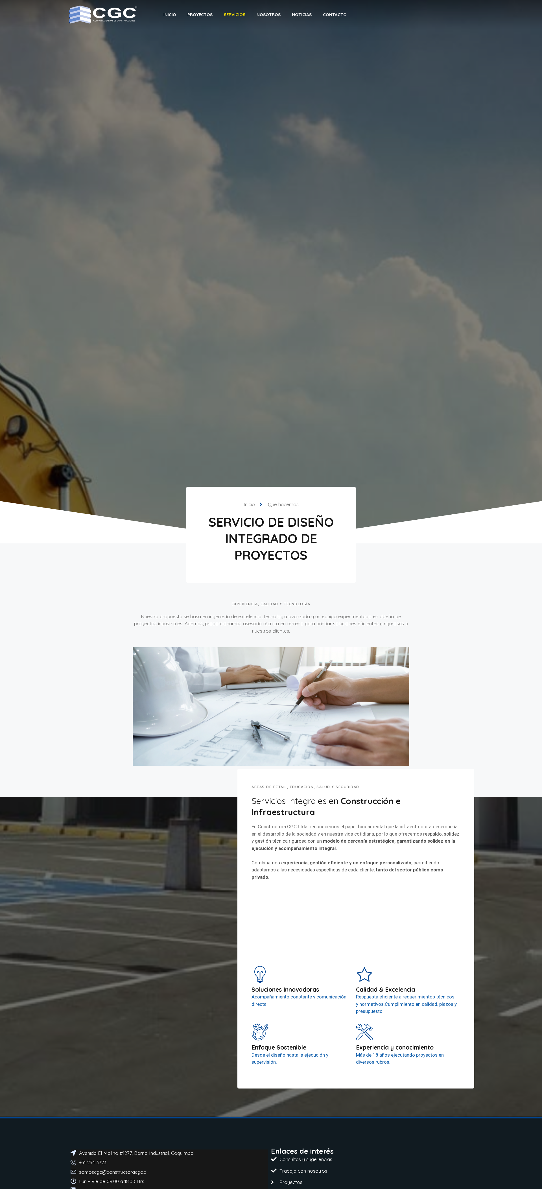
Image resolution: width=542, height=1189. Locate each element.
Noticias (302, 14)
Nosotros (269, 14)
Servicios (234, 14)
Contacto (335, 14)
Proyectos (200, 14)
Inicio (169, 14)
